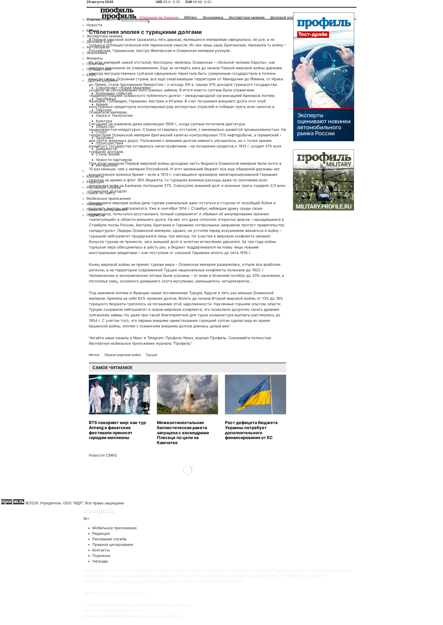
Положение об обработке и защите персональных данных (136, 605)
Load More (187, 469)
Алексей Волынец (135, 19)
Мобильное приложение (114, 528)
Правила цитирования (112, 544)
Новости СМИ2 (103, 455)
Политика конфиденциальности (112, 610)
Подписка (101, 555)
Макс (138, 337)
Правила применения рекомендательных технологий (132, 616)
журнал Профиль (210, 337)
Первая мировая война (123, 355)
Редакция (101, 533)
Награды (100, 561)
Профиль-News (179, 337)
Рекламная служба (109, 539)
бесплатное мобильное (110, 343)
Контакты (101, 550)
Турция (151, 355)
